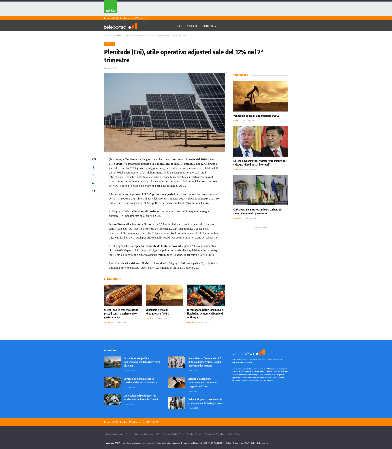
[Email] (93, 191)
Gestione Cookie (194, 434)
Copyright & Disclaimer (215, 434)
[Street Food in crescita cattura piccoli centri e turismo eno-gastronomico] (123, 295)
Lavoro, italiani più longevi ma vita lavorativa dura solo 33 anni (141, 397)
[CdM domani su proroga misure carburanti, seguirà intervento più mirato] (260, 190)
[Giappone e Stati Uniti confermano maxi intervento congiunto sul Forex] (176, 382)
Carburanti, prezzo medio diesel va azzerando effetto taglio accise (205, 401)
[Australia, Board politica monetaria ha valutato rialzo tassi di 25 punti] (112, 362)
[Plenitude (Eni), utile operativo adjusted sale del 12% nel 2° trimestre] (164, 112)
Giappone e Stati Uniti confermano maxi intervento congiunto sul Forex (203, 382)
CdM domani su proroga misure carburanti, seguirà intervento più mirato (257, 211)
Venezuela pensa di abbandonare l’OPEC (157, 311)
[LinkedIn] (93, 183)
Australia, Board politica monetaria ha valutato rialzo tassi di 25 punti (142, 362)
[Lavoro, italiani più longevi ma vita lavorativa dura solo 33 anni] (112, 399)
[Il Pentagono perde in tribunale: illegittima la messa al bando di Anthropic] (206, 295)
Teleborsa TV (209, 25)
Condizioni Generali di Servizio (139, 434)
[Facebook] (93, 167)
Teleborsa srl (136, 422)
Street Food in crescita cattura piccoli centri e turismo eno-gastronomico (121, 313)
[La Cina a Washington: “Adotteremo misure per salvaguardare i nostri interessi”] (260, 141)
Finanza (110, 44)
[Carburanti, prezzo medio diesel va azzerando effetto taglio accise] (176, 403)
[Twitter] (93, 175)
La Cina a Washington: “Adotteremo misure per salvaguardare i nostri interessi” (259, 162)
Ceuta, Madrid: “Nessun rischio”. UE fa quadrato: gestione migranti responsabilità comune (205, 362)
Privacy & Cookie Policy (173, 434)
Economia (108, 322)
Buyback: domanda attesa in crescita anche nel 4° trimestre (140, 380)
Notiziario (192, 25)
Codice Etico (233, 434)
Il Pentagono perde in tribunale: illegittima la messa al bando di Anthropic (205, 313)
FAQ (157, 434)
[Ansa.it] (110, 8)
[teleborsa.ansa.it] (120, 25)
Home (179, 25)
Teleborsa (141, 18)
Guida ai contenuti (114, 434)
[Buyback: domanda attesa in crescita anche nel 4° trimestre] (112, 382)
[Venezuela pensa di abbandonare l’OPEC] (164, 295)
